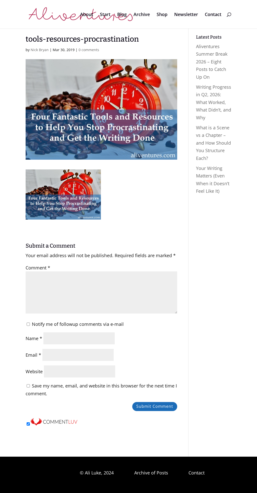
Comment (38, 268)
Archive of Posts (151, 473)
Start (105, 15)
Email (33, 355)
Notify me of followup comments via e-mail (78, 324)
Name (34, 338)
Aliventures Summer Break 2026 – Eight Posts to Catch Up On (211, 61)
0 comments (89, 49)
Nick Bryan (40, 49)
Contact (213, 15)
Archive (142, 15)
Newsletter (186, 15)
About (86, 15)
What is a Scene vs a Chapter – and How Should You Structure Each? (213, 143)
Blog (122, 15)
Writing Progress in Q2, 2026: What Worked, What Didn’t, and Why (213, 102)
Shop (162, 15)
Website (34, 371)
